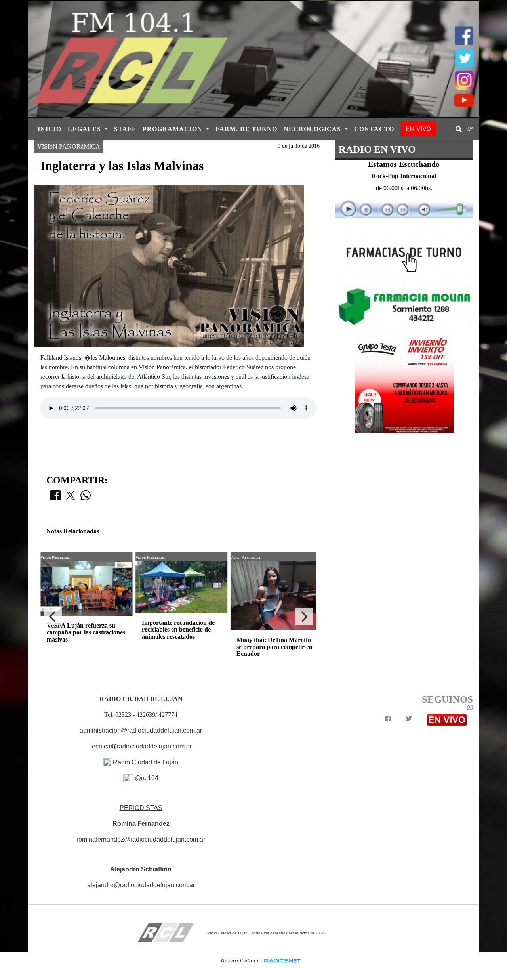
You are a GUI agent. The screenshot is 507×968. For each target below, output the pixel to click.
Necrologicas (313, 129)
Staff (125, 129)
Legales (85, 129)
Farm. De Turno (246, 129)
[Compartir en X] (70, 498)
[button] (458, 129)
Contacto (374, 129)
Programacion (173, 129)
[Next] (304, 616)
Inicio (49, 129)
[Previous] (53, 616)
